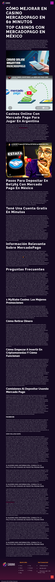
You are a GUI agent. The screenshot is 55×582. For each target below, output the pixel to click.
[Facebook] (2, 569)
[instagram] (4, 569)
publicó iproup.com (23, 127)
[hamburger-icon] (52, 2)
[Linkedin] (7, 569)
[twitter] (9, 569)
